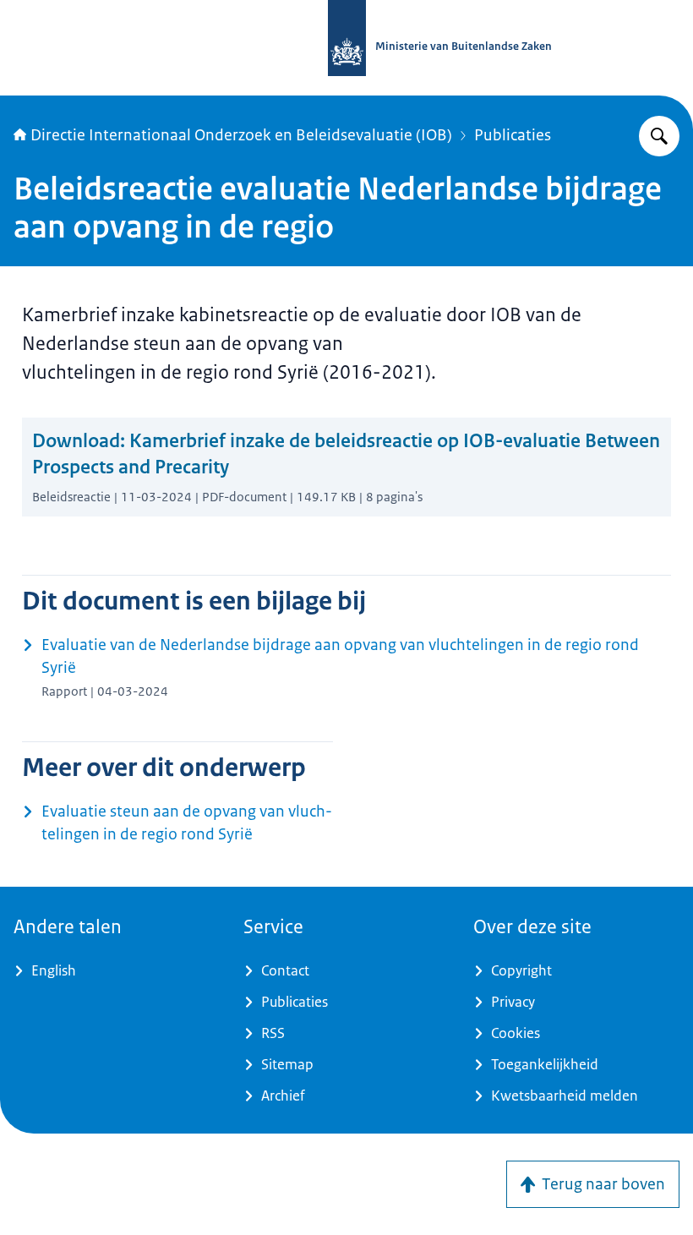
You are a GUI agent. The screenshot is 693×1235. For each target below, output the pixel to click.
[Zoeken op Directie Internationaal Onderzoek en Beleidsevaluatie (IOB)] (659, 136)
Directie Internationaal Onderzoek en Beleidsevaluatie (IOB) (241, 135)
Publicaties (512, 135)
